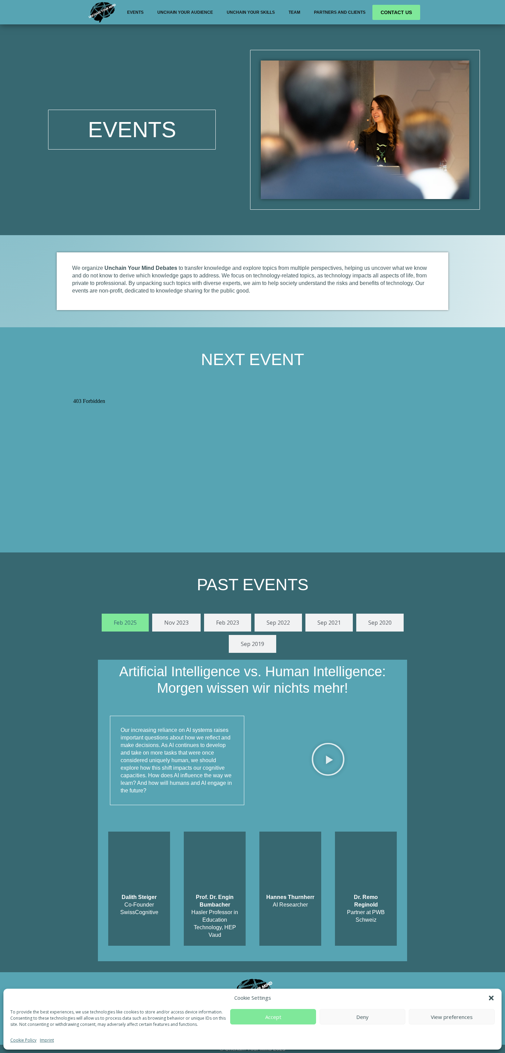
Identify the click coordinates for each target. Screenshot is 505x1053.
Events (135, 12)
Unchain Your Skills (251, 12)
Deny (362, 1016)
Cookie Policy (23, 1040)
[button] (491, 998)
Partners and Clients (340, 12)
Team (294, 12)
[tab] (125, 623)
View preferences (452, 1016)
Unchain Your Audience (185, 12)
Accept (273, 1016)
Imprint (47, 1040)
